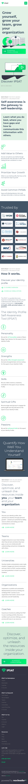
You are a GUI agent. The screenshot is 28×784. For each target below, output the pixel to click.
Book (3, 739)
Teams (3, 680)
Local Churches (6, 707)
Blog (3, 734)
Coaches (4, 685)
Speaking (4, 741)
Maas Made (8, 775)
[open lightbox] (14, 71)
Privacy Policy (21, 771)
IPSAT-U (4, 724)
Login (3, 726)
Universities (5, 704)
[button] (25, 3)
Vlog (3, 736)
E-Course (4, 687)
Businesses (4, 683)
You (3, 717)
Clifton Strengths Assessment (16, 360)
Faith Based (5, 695)
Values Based (5, 697)
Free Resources (6, 744)
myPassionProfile (12, 428)
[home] (4, 3)
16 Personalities (12, 337)
